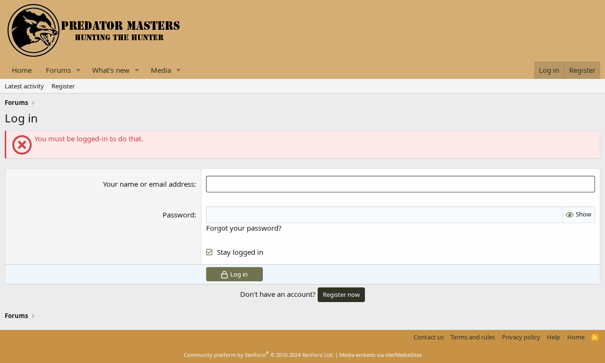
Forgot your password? (244, 228)
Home (22, 70)
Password (178, 214)
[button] (78, 70)
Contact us (429, 337)
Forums (58, 70)
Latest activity (24, 86)
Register (63, 86)
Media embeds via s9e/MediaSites (380, 354)
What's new (111, 70)
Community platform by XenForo (259, 354)
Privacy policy (521, 337)
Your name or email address (148, 184)
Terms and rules (472, 337)
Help (553, 337)
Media (161, 70)
